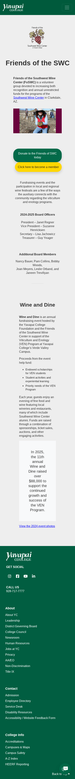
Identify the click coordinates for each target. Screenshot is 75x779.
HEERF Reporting (17, 764)
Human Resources (17, 643)
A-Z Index (11, 758)
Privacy (10, 654)
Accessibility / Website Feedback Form (30, 718)
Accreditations (14, 741)
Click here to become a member (38, 167)
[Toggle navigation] (67, 7)
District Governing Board (21, 626)
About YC (11, 614)
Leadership (12, 620)
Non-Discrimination (17, 666)
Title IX (9, 671)
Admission (12, 695)
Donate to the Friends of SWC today (37, 155)
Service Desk (14, 706)
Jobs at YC (12, 649)
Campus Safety (15, 752)
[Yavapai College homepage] (13, 7)
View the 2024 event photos (37, 526)
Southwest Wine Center (28, 97)
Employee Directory (18, 700)
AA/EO (9, 660)
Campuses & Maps (17, 747)
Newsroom (12, 637)
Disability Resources (18, 712)
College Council (15, 631)
